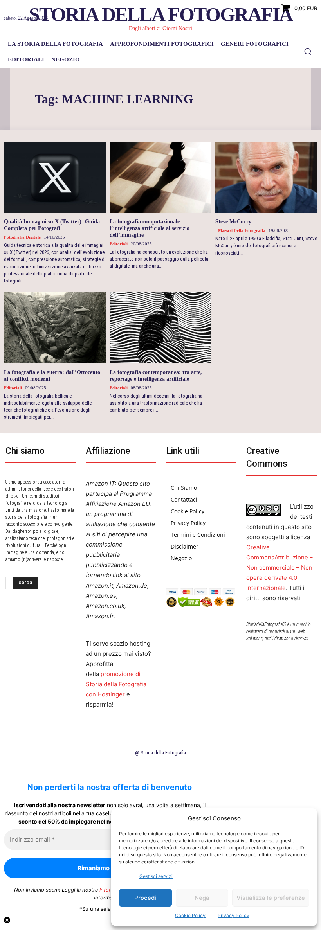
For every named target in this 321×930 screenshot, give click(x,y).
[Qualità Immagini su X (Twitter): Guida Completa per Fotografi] (55, 177)
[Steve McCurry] (266, 177)
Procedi (145, 897)
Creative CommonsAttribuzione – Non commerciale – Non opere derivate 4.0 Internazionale (279, 567)
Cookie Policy (190, 915)
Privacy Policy (233, 915)
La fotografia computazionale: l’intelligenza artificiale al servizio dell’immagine (149, 228)
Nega (202, 897)
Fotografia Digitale (22, 237)
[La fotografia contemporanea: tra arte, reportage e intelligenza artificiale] (160, 327)
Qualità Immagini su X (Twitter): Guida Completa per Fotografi (52, 225)
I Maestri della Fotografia (240, 230)
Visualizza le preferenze (270, 897)
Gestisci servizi (156, 876)
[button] (308, 51)
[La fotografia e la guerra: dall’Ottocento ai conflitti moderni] (55, 327)
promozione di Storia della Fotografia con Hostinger (116, 684)
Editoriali (119, 243)
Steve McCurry (233, 222)
